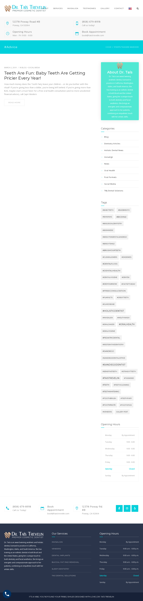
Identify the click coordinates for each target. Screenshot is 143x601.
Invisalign (72, 8)
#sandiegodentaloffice (114, 358)
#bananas (107, 217)
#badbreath (124, 210)
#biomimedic (108, 230)
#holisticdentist (113, 311)
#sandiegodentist (114, 364)
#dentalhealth (111, 270)
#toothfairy (126, 398)
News (106, 164)
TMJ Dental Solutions (113, 191)
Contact (119, 8)
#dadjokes (126, 257)
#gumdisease (109, 304)
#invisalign (108, 318)
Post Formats (110, 177)
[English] (130, 8)
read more (14, 102)
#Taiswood (129, 378)
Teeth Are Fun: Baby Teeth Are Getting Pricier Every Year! (44, 76)
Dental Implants (61, 555)
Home (109, 47)
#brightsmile (109, 244)
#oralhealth (127, 324)
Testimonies (89, 8)
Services (58, 8)
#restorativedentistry (113, 345)
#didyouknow (110, 284)
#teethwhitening (111, 391)
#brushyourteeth (112, 250)
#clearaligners (110, 257)
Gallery (105, 8)
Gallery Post (122, 412)
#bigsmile (121, 217)
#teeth (106, 385)
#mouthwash (123, 318)
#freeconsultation (114, 291)
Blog (24, 67)
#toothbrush (109, 398)
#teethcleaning (121, 385)
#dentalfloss (110, 264)
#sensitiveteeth (110, 371)
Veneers (56, 549)
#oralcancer (108, 324)
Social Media (34, 67)
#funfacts (107, 297)
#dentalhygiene (110, 277)
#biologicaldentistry (112, 224)
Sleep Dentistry (60, 569)
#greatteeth (123, 297)
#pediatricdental (111, 338)
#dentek (125, 277)
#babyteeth (108, 210)
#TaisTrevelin (111, 378)
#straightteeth (129, 371)
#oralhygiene (109, 331)
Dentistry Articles (112, 143)
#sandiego (108, 351)
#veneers (107, 412)
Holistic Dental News (113, 150)
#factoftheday (128, 284)
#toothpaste (109, 405)
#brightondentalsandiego (115, 237)
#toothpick (126, 405)
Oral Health (109, 170)
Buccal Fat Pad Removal (65, 562)
